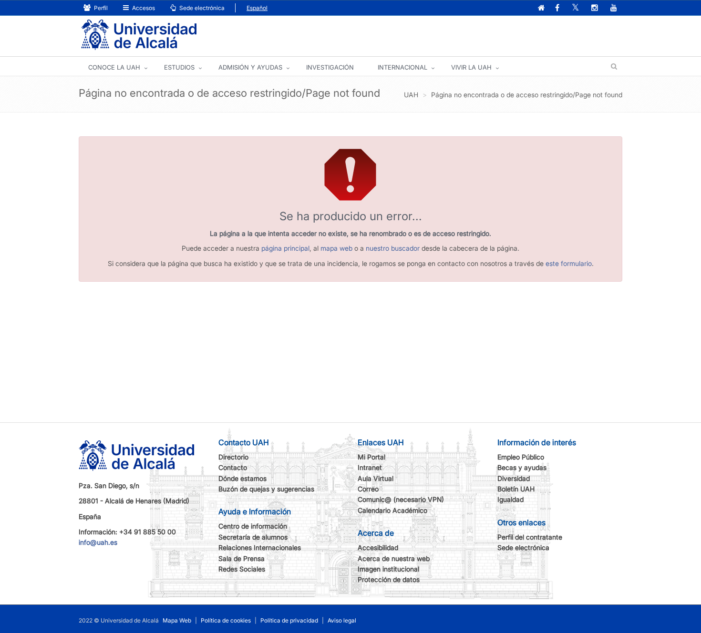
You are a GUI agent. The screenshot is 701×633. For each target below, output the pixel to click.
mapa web (336, 248)
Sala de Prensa (241, 558)
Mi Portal (371, 457)
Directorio (233, 457)
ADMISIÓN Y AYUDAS (250, 67)
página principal (285, 248)
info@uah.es (98, 542)
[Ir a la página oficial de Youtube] (613, 8)
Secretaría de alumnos (253, 537)
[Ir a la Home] (138, 35)
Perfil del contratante (529, 537)
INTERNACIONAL (402, 67)
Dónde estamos (242, 478)
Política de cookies (226, 620)
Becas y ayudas (521, 467)
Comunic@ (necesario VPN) (401, 499)
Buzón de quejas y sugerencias (266, 489)
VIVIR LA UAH (471, 67)
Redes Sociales (241, 569)
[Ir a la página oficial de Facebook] (557, 8)
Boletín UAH (516, 489)
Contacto (232, 467)
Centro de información (252, 526)
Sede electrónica (201, 7)
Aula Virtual (375, 478)
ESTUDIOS (179, 67)
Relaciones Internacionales (259, 547)
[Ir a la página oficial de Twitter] (575, 8)
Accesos (143, 7)
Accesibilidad (378, 547)
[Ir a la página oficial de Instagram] (594, 8)
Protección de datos (389, 579)
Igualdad (510, 499)
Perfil (100, 7)
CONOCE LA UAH (114, 67)
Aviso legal (342, 620)
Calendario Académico (392, 510)
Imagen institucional (388, 569)
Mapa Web (177, 620)
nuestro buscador (393, 248)
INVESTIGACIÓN (330, 67)
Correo (368, 489)
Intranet (370, 467)
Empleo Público (520, 457)
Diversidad (513, 478)
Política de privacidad (289, 620)
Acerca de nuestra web (394, 558)
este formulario (569, 263)
